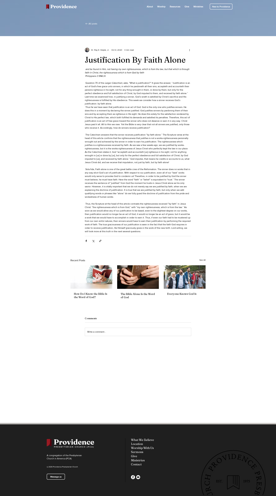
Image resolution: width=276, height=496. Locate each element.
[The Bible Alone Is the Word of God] (138, 277)
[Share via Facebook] (86, 241)
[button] (150, 6)
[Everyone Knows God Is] (185, 277)
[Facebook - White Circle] (133, 477)
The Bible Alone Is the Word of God (138, 295)
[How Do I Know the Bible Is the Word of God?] (91, 277)
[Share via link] (100, 241)
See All (202, 260)
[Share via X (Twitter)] (93, 241)
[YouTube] (138, 477)
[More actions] (189, 50)
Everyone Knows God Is (182, 293)
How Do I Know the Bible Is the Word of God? (90, 295)
